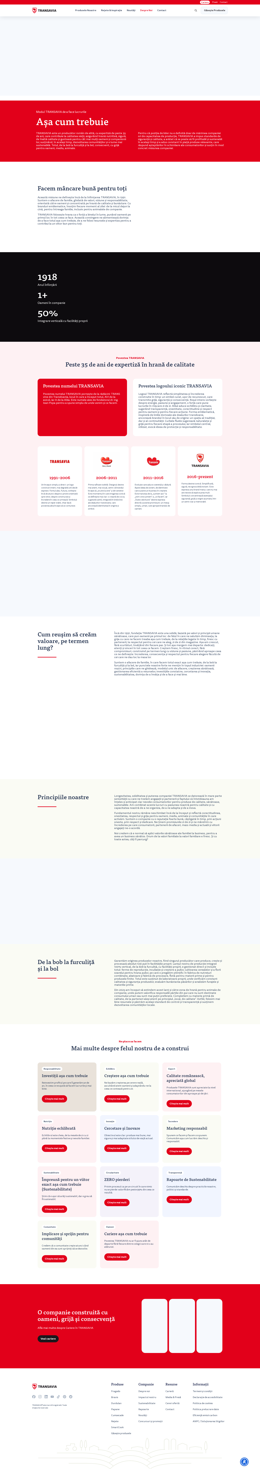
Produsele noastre (85, 10)
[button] (196, 10)
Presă (214, 2)
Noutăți (131, 10)
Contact (224, 2)
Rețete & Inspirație (111, 10)
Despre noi (146, 10)
